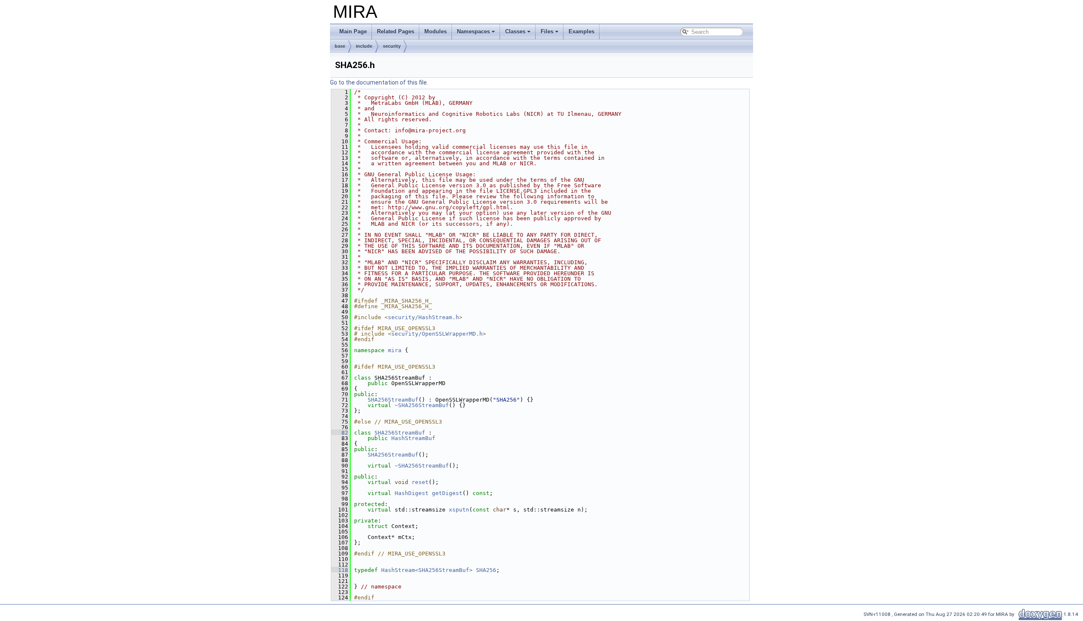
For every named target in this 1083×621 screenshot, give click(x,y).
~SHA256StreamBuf (422, 405)
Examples (581, 31)
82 (339, 433)
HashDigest (412, 493)
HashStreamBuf (413, 438)
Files (547, 31)
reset (420, 482)
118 (339, 570)
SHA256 (486, 570)
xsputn (459, 509)
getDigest (447, 493)
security (392, 46)
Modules (435, 31)
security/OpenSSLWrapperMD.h (437, 334)
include (364, 46)
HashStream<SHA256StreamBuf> (427, 570)
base (340, 46)
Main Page (353, 31)
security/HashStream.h (423, 317)
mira (394, 350)
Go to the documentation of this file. (379, 82)
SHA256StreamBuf (393, 400)
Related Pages (395, 31)
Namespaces (473, 31)
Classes (515, 31)
